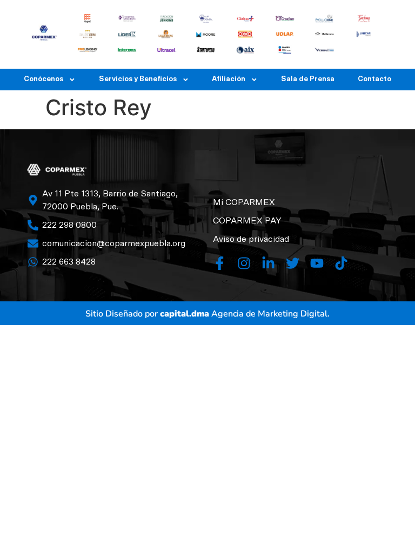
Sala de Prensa (307, 79)
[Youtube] (317, 263)
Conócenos (43, 79)
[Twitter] (292, 263)
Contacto (374, 79)
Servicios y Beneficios (138, 79)
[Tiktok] (341, 263)
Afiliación (228, 79)
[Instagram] (244, 263)
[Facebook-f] (219, 263)
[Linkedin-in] (268, 263)
